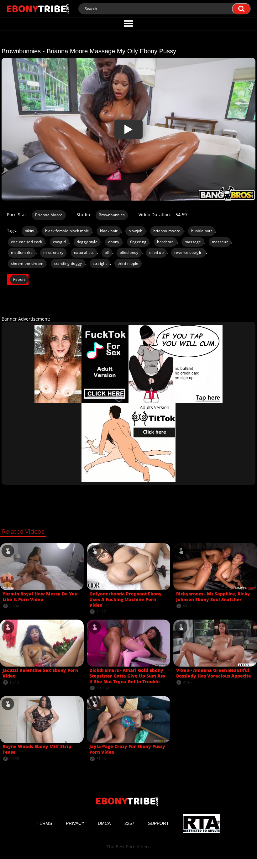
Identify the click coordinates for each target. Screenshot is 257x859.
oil (107, 252)
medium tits (22, 252)
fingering (138, 241)
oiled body (129, 252)
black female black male (67, 230)
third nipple (128, 263)
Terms (44, 823)
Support (158, 823)
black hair (109, 230)
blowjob (135, 230)
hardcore (165, 241)
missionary (53, 252)
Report (19, 279)
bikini (29, 230)
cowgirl (59, 241)
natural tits (84, 252)
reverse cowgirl (188, 252)
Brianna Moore (49, 214)
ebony (113, 241)
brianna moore (167, 230)
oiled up (156, 252)
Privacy (75, 823)
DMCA (104, 823)
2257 (129, 823)
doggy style (87, 241)
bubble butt (201, 230)
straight (100, 263)
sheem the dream (27, 263)
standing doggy (68, 263)
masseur (220, 241)
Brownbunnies (112, 214)
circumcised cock (26, 241)
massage (193, 241)
